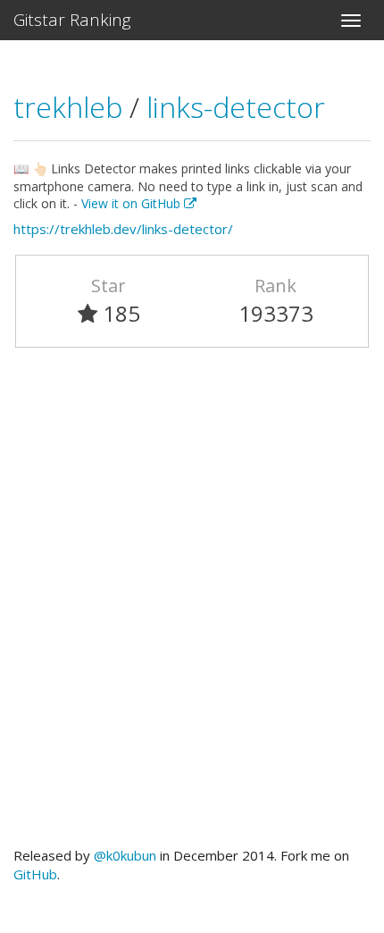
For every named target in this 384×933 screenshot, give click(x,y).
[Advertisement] (192, 605)
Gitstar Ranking (72, 19)
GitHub (35, 874)
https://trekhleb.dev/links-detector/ (123, 229)
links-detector (235, 107)
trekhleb (71, 107)
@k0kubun (125, 855)
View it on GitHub (132, 203)
